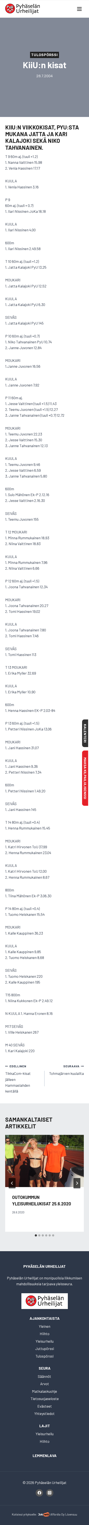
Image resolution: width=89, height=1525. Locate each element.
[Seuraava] (76, 1183)
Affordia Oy (57, 1514)
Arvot (44, 1383)
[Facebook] (39, 1493)
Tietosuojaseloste (44, 1398)
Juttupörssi (44, 1348)
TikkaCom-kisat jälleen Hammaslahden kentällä (18, 1078)
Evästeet (44, 1406)
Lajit (44, 1425)
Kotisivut (17, 1514)
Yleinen (44, 1326)
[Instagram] (49, 1493)
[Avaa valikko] (79, 9)
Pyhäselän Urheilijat (44, 1266)
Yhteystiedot (44, 1413)
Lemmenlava (45, 1455)
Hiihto (44, 1333)
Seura (45, 1368)
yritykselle (29, 1514)
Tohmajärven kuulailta (66, 1070)
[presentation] (44, 1161)
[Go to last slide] (12, 1183)
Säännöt (44, 1376)
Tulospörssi (44, 55)
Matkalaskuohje (44, 1391)
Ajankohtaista (45, 1318)
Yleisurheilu (45, 1341)
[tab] (36, 1235)
